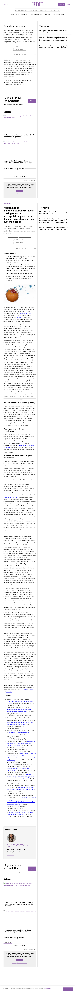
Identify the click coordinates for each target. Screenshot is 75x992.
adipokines (19, 317)
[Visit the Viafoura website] (32, 180)
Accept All (67, 989)
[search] (7, 4)
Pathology (47, 14)
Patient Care (15, 14)
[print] (35, 55)
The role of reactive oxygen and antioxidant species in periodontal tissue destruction (20, 774)
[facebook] (14, 55)
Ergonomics (24, 14)
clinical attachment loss (11, 494)
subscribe (9, 689)
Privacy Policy (47, 988)
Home (5, 22)
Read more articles (28, 687)
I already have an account (19, 193)
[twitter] (19, 55)
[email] (25, 55)
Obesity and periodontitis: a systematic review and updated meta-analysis (21, 740)
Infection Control (36, 14)
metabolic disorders (26, 313)
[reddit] (22, 55)
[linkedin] (17, 55)
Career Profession (58, 14)
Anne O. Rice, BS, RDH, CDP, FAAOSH (19, 237)
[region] (20, 177)
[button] (5, 4)
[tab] (8, 173)
